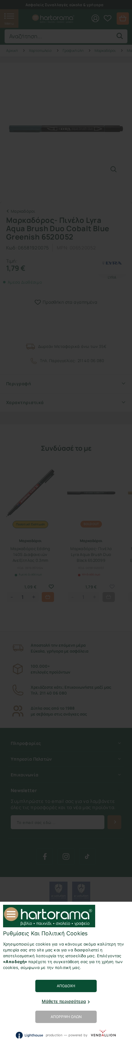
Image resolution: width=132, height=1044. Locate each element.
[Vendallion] (103, 1035)
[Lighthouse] (29, 1035)
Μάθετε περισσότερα (64, 1001)
